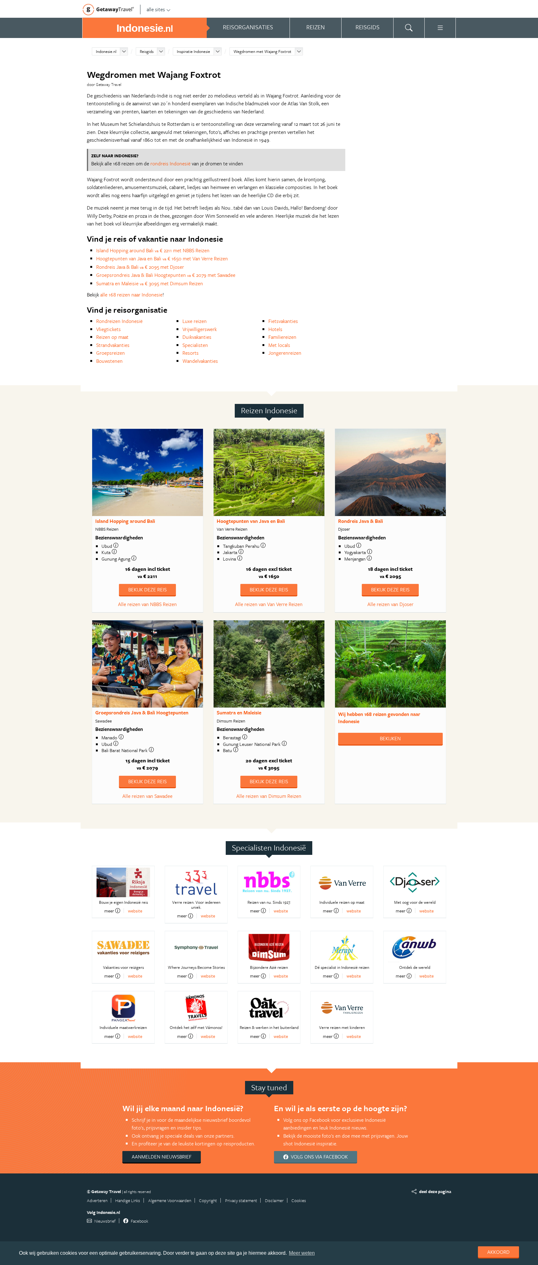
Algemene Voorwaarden (169, 1200)
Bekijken (390, 738)
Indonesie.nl (106, 51)
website (135, 910)
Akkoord (498, 1252)
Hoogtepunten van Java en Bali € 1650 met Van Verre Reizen (162, 258)
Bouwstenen (109, 361)
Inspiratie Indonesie (193, 51)
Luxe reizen (194, 321)
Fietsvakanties (283, 321)
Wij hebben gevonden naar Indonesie (379, 717)
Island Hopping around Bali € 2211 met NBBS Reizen (153, 250)
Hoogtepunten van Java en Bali (251, 521)
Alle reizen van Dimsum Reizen (268, 796)
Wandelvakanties (200, 361)
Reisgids (146, 51)
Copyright (208, 1200)
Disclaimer (274, 1200)
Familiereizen (282, 337)
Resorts (190, 353)
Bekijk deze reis (147, 589)
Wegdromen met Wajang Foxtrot (262, 51)
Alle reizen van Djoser (390, 604)
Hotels (275, 329)
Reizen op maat (112, 337)
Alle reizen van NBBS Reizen (147, 604)
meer (109, 910)
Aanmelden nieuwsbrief (161, 1156)
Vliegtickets (108, 329)
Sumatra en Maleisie (239, 712)
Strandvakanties (113, 345)
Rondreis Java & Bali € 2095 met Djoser (140, 267)
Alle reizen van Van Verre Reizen (269, 604)
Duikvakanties (196, 337)
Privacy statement (241, 1200)
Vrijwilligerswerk (199, 329)
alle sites (156, 9)
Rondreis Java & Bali (360, 521)
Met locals (279, 345)
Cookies (298, 1200)
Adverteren (97, 1200)
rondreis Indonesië (170, 163)
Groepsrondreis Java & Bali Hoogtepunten (141, 712)
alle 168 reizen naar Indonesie (131, 294)
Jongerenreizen (284, 353)
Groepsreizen (110, 353)
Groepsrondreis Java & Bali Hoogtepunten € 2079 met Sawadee (165, 275)
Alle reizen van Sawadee (147, 796)
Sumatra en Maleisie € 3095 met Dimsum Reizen (149, 283)
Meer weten (302, 1253)
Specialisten (195, 345)
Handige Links (127, 1200)
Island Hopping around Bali (125, 521)
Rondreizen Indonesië (119, 321)
